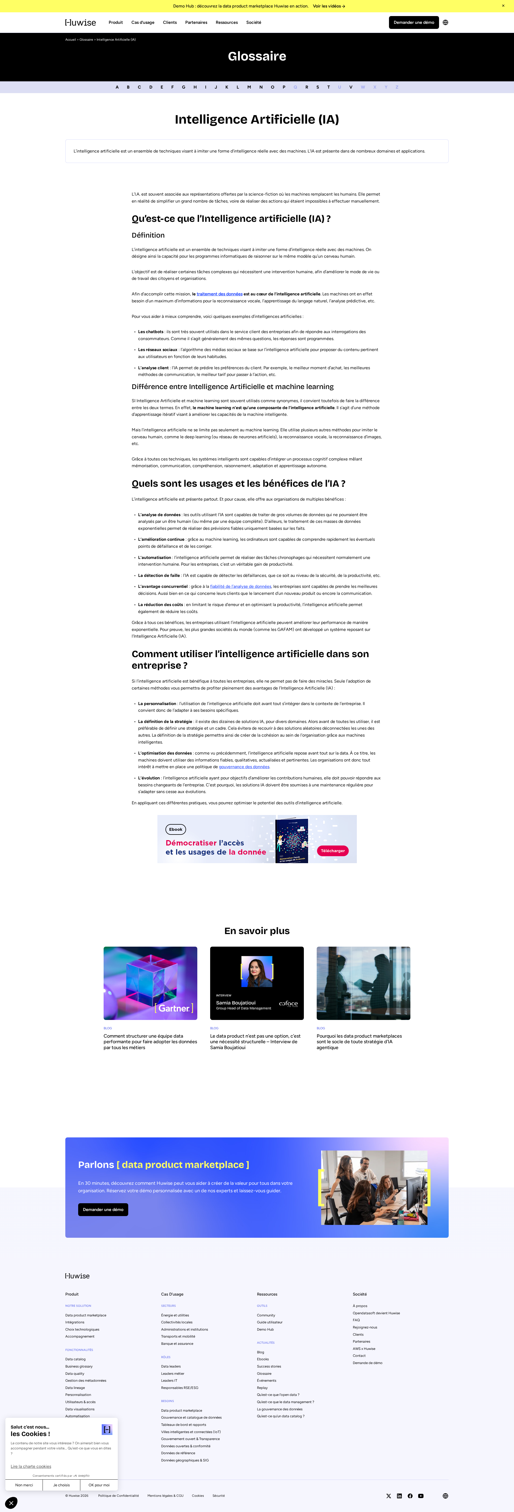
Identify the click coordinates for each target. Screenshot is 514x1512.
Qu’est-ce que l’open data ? (278, 1395)
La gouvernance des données (280, 1409)
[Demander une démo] (257, 1187)
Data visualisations (80, 1409)
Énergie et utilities (175, 1315)
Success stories (269, 1366)
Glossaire (86, 39)
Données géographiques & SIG (185, 1460)
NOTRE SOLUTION (78, 1306)
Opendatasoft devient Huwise (376, 1313)
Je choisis (61, 1485)
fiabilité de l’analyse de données (240, 586)
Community (266, 1315)
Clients (170, 22)
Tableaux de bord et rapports (183, 1425)
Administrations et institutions (184, 1329)
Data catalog (75, 1359)
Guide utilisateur (269, 1322)
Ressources (227, 22)
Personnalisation (78, 1395)
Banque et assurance (177, 1344)
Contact (359, 1356)
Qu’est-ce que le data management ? (285, 1402)
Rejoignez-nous (365, 1327)
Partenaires (196, 22)
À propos (360, 1306)
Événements (266, 1380)
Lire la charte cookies (31, 1466)
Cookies (198, 1496)
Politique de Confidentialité (118, 1496)
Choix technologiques (82, 1329)
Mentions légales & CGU (165, 1496)
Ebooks (263, 1359)
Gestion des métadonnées (85, 1380)
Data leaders (171, 1366)
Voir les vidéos (327, 6)
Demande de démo (368, 1363)
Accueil (70, 39)
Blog (260, 1352)
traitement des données (220, 293)
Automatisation (77, 1416)
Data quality (74, 1374)
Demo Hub (265, 1329)
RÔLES (166, 1357)
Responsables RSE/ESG (179, 1388)
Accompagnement (80, 1336)
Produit (116, 22)
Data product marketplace (85, 1315)
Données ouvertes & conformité (185, 1446)
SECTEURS (168, 1306)
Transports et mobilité (178, 1336)
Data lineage (75, 1388)
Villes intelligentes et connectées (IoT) (191, 1432)
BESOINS (167, 1401)
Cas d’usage (142, 22)
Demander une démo (414, 22)
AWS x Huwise (364, 1349)
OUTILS (262, 1306)
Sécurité (219, 1496)
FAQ (356, 1320)
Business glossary (79, 1366)
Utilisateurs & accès (80, 1402)
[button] (11, 1502)
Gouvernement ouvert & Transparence (190, 1439)
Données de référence (178, 1453)
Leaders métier (172, 1374)
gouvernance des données (244, 766)
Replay (262, 1388)
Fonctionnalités (79, 1350)
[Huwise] (80, 22)
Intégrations (74, 1322)
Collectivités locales (176, 1322)
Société (253, 22)
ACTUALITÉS (266, 1343)
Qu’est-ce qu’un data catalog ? (281, 1416)
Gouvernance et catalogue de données (191, 1417)
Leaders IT (169, 1380)
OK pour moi (99, 1485)
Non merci (24, 1485)
